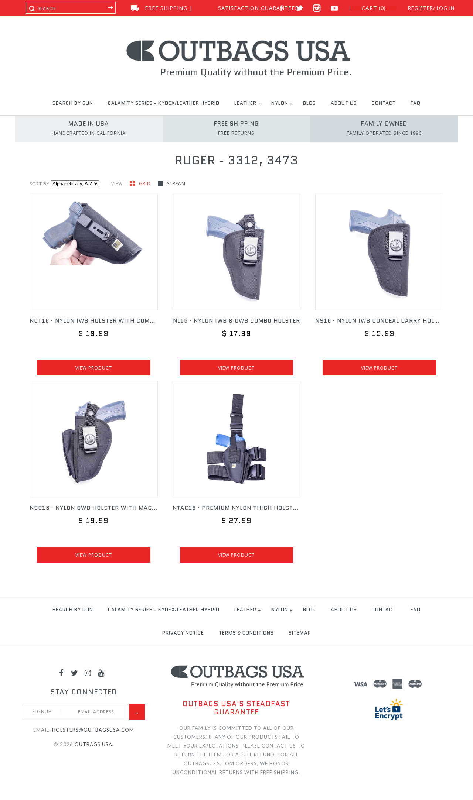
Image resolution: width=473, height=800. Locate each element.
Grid (145, 184)
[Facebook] (61, 672)
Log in (446, 8)
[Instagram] (88, 672)
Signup (42, 711)
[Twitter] (75, 672)
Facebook (281, 8)
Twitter (299, 8)
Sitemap (300, 632)
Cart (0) (373, 8)
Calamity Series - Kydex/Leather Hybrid (164, 103)
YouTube (334, 8)
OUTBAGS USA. (94, 744)
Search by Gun (72, 103)
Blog (309, 103)
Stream (176, 184)
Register (420, 8)
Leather (245, 103)
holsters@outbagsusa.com (93, 730)
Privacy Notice (183, 632)
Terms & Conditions (246, 632)
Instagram (317, 8)
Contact (384, 103)
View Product (93, 368)
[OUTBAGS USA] (236, 41)
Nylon (279, 103)
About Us (344, 103)
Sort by (40, 183)
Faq (416, 103)
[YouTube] (101, 672)
